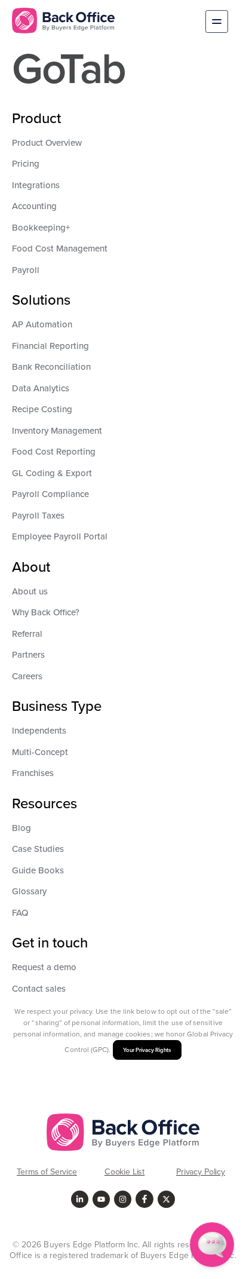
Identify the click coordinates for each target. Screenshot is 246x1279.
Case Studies (38, 848)
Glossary (29, 891)
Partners (28, 654)
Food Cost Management (59, 248)
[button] (217, 22)
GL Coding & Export (52, 473)
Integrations (36, 185)
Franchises (33, 772)
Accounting (34, 206)
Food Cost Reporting (54, 451)
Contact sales (39, 988)
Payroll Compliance (50, 493)
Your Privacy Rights (147, 1050)
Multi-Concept (40, 752)
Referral (27, 633)
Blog (21, 827)
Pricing (25, 163)
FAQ (20, 912)
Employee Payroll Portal (59, 536)
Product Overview (47, 142)
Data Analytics (40, 388)
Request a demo (44, 967)
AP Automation (42, 324)
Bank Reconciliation (51, 366)
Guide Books (38, 870)
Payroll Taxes (38, 515)
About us (30, 591)
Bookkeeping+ (41, 227)
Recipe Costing (42, 409)
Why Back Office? (45, 612)
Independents (39, 730)
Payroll (25, 269)
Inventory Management (57, 430)
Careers (27, 676)
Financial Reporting (50, 345)
